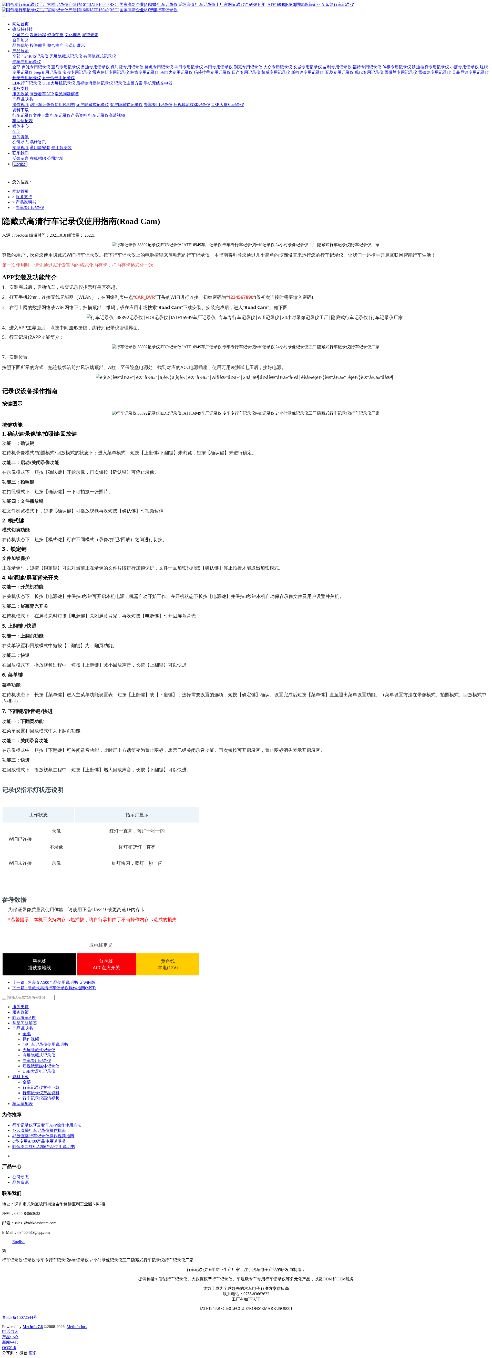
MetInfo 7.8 (33, 1326)
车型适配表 (22, 1103)
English (18, 1241)
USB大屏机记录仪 (39, 1071)
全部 (16, 56)
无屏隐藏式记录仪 (39, 1050)
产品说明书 (26, 202)
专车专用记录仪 (30, 207)
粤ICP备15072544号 (19, 1317)
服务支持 (24, 197)
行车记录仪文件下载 (41, 1087)
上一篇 (53, 982)
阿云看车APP (24, 1017)
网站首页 (20, 191)
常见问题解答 (24, 1023)
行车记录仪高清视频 (41, 1098)
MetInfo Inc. (77, 1326)
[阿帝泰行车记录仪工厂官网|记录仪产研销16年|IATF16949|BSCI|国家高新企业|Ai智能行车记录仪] (246, 7)
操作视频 (31, 1039)
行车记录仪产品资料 (41, 1093)
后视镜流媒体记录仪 (41, 1066)
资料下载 (20, 1077)
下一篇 (54, 988)
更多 (33, 1353)
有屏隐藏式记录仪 (39, 1055)
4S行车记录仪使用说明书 (45, 1044)
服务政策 (20, 1012)
